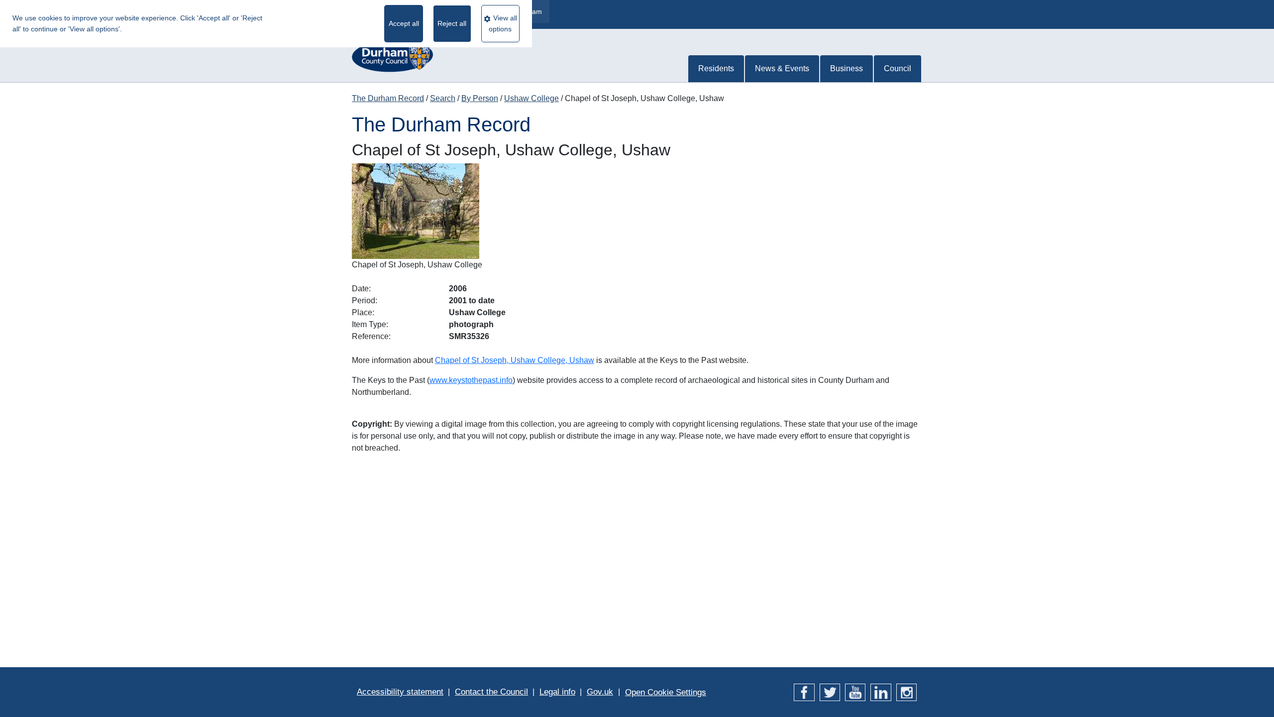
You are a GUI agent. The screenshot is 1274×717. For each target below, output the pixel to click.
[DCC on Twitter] (830, 692)
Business (846, 68)
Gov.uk (600, 692)
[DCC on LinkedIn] (880, 692)
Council (897, 68)
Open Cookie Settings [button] (665, 692)
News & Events (782, 68)
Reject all (451, 23)
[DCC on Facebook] (804, 692)
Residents (716, 68)
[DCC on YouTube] (855, 692)
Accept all (404, 23)
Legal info (557, 692)
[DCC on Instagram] (906, 692)
